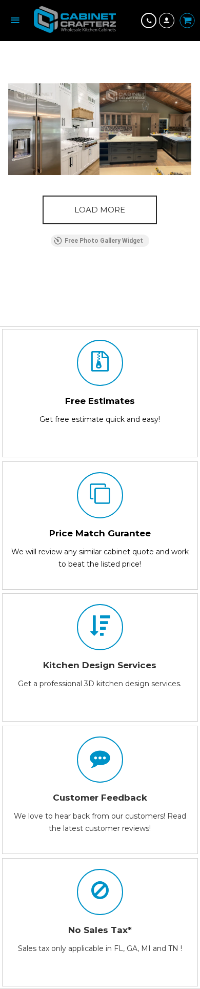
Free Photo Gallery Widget (104, 240)
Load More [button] (99, 210)
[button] (54, 129)
